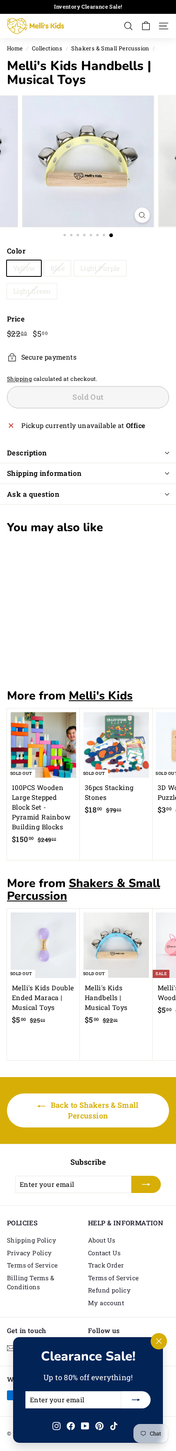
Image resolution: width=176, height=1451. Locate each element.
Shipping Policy (31, 1240)
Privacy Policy (29, 1253)
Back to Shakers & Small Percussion (94, 1110)
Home (15, 48)
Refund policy (109, 1290)
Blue (57, 268)
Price (16, 319)
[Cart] (146, 26)
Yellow (24, 268)
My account (106, 1303)
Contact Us (104, 1253)
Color (16, 251)
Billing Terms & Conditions (30, 1282)
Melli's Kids (101, 696)
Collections (47, 48)
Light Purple (100, 268)
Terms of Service (32, 1265)
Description (27, 452)
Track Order (106, 1265)
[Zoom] (141, 215)
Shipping (19, 379)
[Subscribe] (136, 1399)
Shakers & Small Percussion (110, 48)
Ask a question (33, 494)
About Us (101, 1240)
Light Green (32, 291)
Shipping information (44, 473)
